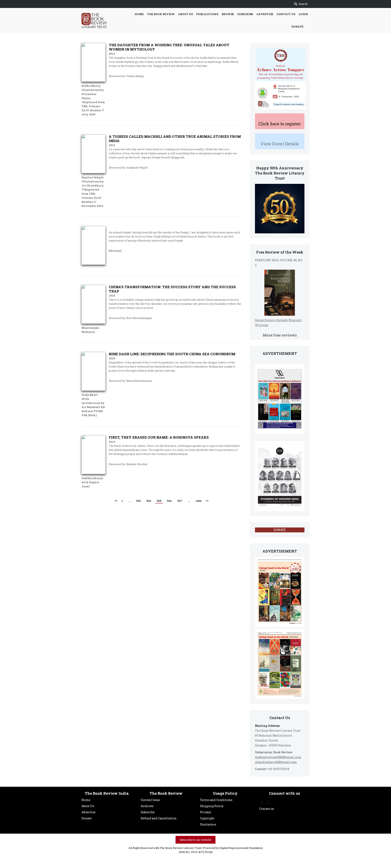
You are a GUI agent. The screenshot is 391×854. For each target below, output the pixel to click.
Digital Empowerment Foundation (241, 848)
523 (138, 501)
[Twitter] (267, 802)
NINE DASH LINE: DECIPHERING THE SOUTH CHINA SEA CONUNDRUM (172, 354)
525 (159, 501)
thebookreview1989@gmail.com (278, 757)
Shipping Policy (211, 806)
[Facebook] (262, 802)
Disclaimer (208, 824)
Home (85, 800)
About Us (87, 806)
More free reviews (280, 335)
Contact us (266, 809)
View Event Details (280, 143)
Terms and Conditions (216, 800)
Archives (147, 806)
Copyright (207, 818)
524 (148, 501)
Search (303, 4)
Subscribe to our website (195, 840)
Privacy (205, 812)
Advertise (88, 812)
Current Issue (150, 800)
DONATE (280, 530)
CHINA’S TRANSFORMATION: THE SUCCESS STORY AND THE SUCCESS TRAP (172, 289)
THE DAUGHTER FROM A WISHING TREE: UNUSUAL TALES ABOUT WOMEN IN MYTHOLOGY (169, 47)
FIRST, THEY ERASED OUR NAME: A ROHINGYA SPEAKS (159, 437)
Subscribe (148, 812)
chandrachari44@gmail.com (276, 762)
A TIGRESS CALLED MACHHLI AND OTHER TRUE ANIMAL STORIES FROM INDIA (175, 138)
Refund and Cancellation (159, 818)
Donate (86, 818)
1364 (199, 501)
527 (179, 501)
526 (169, 501)
